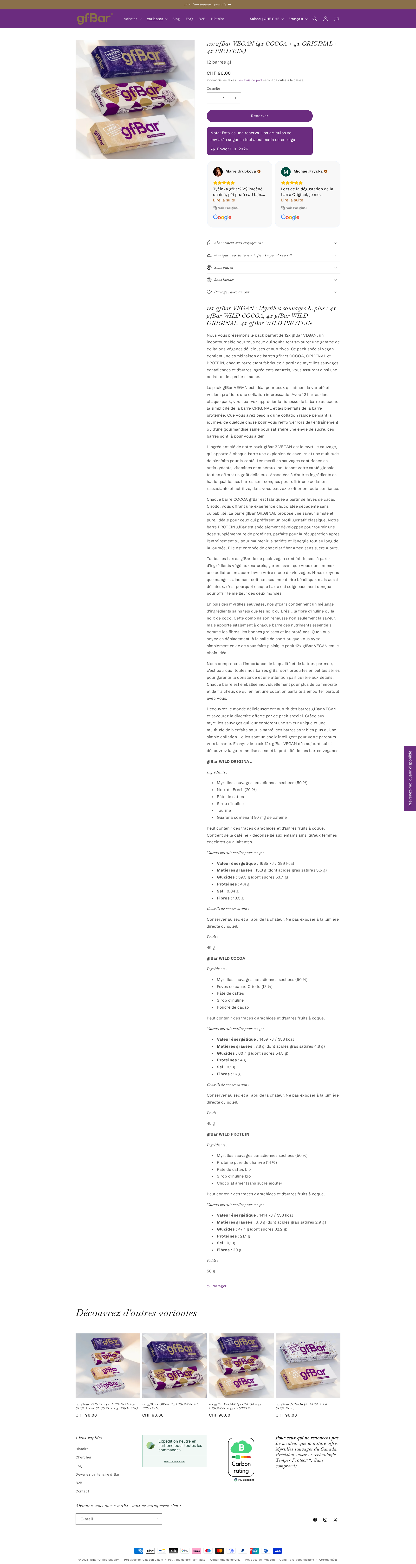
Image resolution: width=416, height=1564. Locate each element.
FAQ (79, 1466)
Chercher (84, 1457)
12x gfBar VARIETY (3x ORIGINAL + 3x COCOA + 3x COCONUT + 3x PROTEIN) (107, 1406)
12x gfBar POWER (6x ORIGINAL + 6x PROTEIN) (171, 1406)
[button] (132, 19)
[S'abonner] (156, 1519)
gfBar (94, 1559)
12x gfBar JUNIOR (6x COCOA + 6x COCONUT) (302, 1406)
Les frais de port (250, 80)
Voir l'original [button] (228, 208)
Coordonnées (328, 1559)
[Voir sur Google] (218, 172)
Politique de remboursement (143, 1559)
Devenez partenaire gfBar (98, 1474)
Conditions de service (225, 1559)
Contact (82, 1491)
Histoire (82, 1449)
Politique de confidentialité (187, 1559)
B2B (79, 1483)
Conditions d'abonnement (297, 1559)
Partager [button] (219, 1286)
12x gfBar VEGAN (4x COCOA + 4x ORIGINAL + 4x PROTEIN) (235, 1406)
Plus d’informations (174, 1461)
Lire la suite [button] (224, 200)
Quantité (213, 88)
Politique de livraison (260, 1559)
